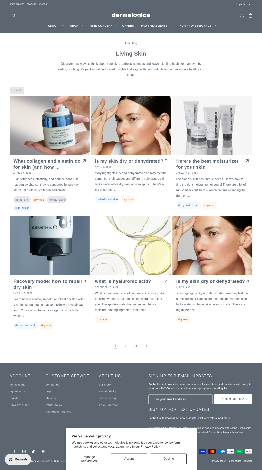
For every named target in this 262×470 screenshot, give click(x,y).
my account (17, 384)
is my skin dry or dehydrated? (129, 161)
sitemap (248, 461)
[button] (14, 15)
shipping (51, 397)
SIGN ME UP (233, 399)
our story (105, 384)
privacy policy (197, 428)
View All (17, 90)
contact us (52, 384)
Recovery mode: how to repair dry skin (47, 284)
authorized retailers (58, 411)
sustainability (107, 391)
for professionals (195, 25)
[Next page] (146, 346)
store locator (17, 4)
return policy (54, 404)
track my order (19, 404)
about (53, 25)
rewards (31, 4)
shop (74, 25)
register (15, 397)
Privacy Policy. (151, 446)
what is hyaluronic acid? (123, 281)
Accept (129, 458)
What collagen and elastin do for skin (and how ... (47, 164)
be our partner (108, 404)
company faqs (108, 397)
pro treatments (154, 25)
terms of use (235, 461)
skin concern (101, 25)
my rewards (17, 391)
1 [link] (115, 345)
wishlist (43, 4)
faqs (48, 391)
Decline (168, 458)
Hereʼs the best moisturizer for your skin (207, 164)
